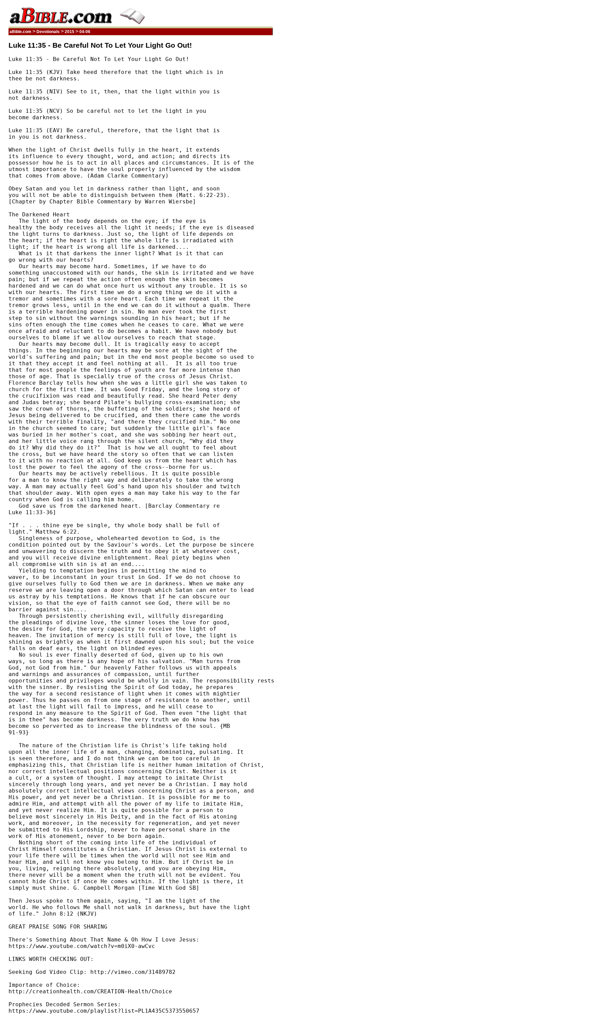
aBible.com (20, 31)
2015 (69, 31)
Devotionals (48, 31)
